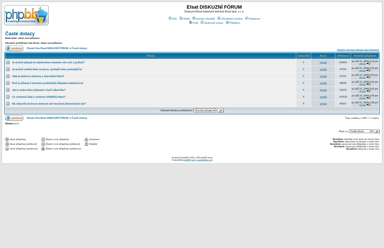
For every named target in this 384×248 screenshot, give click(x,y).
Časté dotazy (20, 33)
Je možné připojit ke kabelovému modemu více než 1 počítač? (48, 62)
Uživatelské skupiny (232, 18)
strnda (323, 62)
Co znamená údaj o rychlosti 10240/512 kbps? (39, 96)
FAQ (174, 18)
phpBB (185, 157)
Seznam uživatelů (205, 18)
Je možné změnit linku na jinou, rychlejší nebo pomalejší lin (47, 69)
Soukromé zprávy (213, 23)
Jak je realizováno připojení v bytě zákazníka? (39, 90)
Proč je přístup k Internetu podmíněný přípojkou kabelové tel (47, 83)
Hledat (186, 18)
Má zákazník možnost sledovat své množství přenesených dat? (49, 103)
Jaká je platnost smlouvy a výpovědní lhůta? (38, 76)
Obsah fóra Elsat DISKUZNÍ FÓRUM (47, 48)
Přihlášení (234, 23)
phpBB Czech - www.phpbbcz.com (198, 160)
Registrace (254, 18)
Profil (195, 23)
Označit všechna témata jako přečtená (358, 50)
